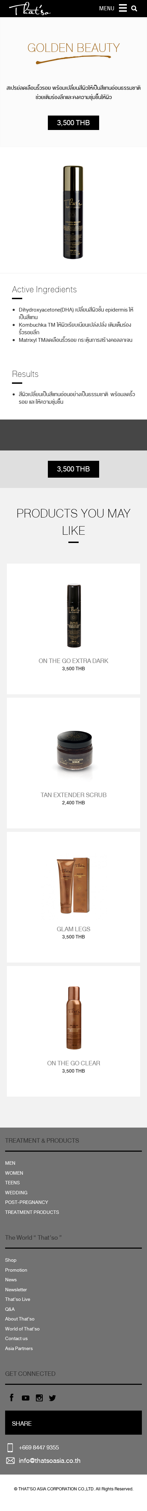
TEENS (12, 1183)
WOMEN (14, 1173)
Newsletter (16, 1290)
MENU (107, 8)
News (11, 1280)
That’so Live (17, 1299)
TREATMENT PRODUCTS (32, 1212)
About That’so (20, 1319)
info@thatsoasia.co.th (50, 1460)
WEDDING (16, 1193)
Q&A (10, 1309)
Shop (10, 1260)
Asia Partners (19, 1348)
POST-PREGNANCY (26, 1202)
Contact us (16, 1338)
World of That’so (22, 1329)
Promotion (16, 1270)
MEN (10, 1163)
